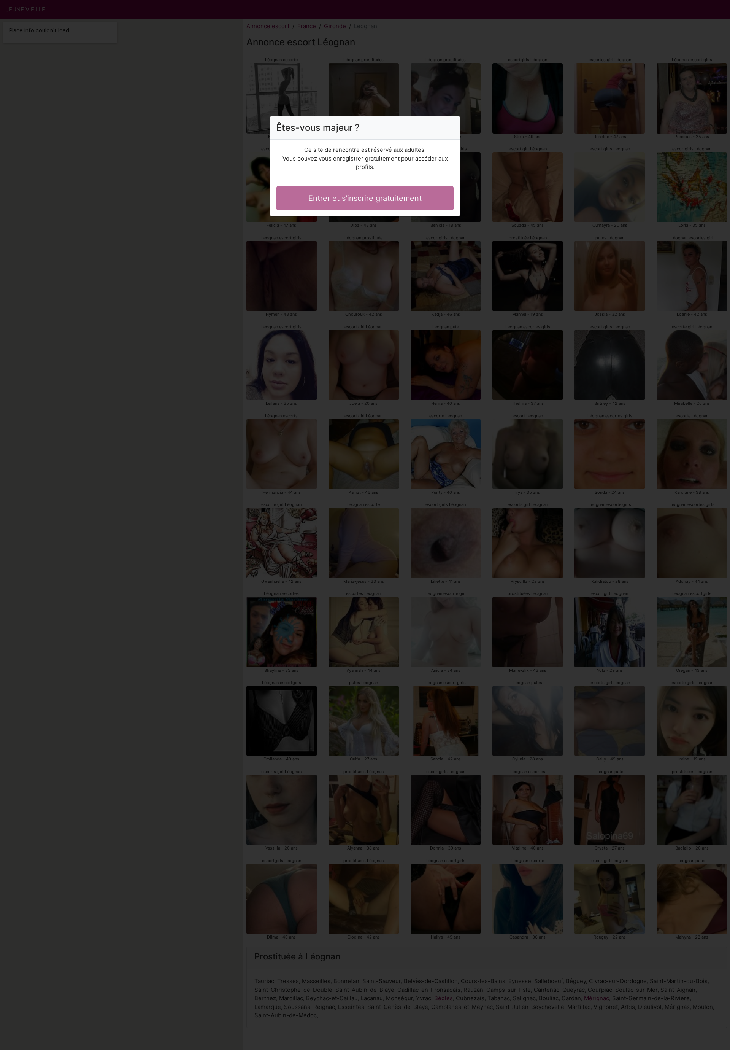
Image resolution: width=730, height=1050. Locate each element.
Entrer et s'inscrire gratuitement (365, 198)
